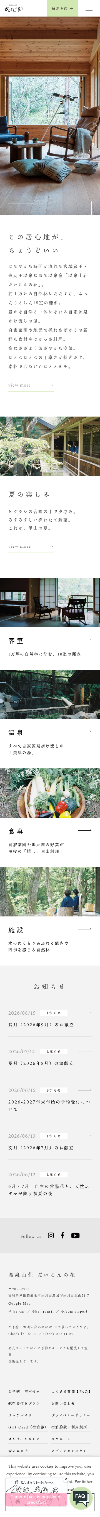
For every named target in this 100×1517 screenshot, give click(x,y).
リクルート (61, 1438)
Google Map (19, 1303)
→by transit (43, 1311)
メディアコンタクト (69, 1450)
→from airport (74, 1311)
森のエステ (18, 1450)
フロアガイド (20, 1415)
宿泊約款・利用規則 (69, 1427)
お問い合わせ (63, 1403)
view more (19, 385)
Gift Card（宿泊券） (28, 1427)
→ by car (16, 1311)
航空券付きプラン (24, 1403)
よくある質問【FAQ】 (71, 1391)
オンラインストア (24, 1438)
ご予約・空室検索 (24, 1391)
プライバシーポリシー (71, 1415)
